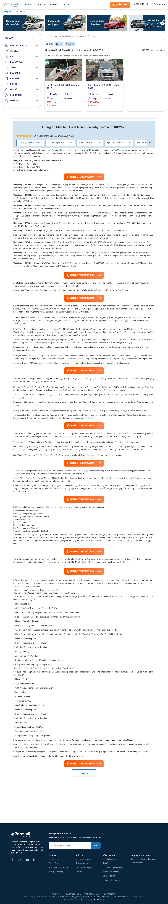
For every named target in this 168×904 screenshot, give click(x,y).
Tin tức (65, 4)
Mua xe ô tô (54, 859)
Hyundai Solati (72, 286)
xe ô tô (53, 744)
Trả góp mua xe (82, 863)
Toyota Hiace (59, 286)
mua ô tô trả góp (43, 672)
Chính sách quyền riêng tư (114, 867)
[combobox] (106, 36)
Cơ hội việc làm (109, 876)
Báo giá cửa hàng (56, 872)
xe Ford (75, 150)
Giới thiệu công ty (110, 859)
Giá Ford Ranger (40, 756)
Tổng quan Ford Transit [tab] (90, 143)
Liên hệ (79, 872)
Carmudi (75, 740)
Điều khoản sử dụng (111, 872)
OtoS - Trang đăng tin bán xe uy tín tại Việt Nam (143, 861)
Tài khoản (158, 4)
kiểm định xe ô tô (54, 752)
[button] (21, 45)
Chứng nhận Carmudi (111, 880)
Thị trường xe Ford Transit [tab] (60, 143)
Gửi (95, 845)
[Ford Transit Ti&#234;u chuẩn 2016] (63, 70)
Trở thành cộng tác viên (59, 867)
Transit (23, 12)
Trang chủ (7, 12)
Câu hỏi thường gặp (84, 867)
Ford (16, 12)
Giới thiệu (53, 4)
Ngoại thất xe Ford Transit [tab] (119, 143)
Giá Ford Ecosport (56, 756)
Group (98, 900)
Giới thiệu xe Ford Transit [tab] (30, 143)
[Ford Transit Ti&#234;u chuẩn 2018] (104, 70)
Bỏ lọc (49, 44)
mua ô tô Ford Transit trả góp (49, 596)
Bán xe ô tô (53, 863)
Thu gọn (84, 773)
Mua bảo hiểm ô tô (83, 859)
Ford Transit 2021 (26, 363)
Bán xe (41, 4)
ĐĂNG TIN (122, 4)
